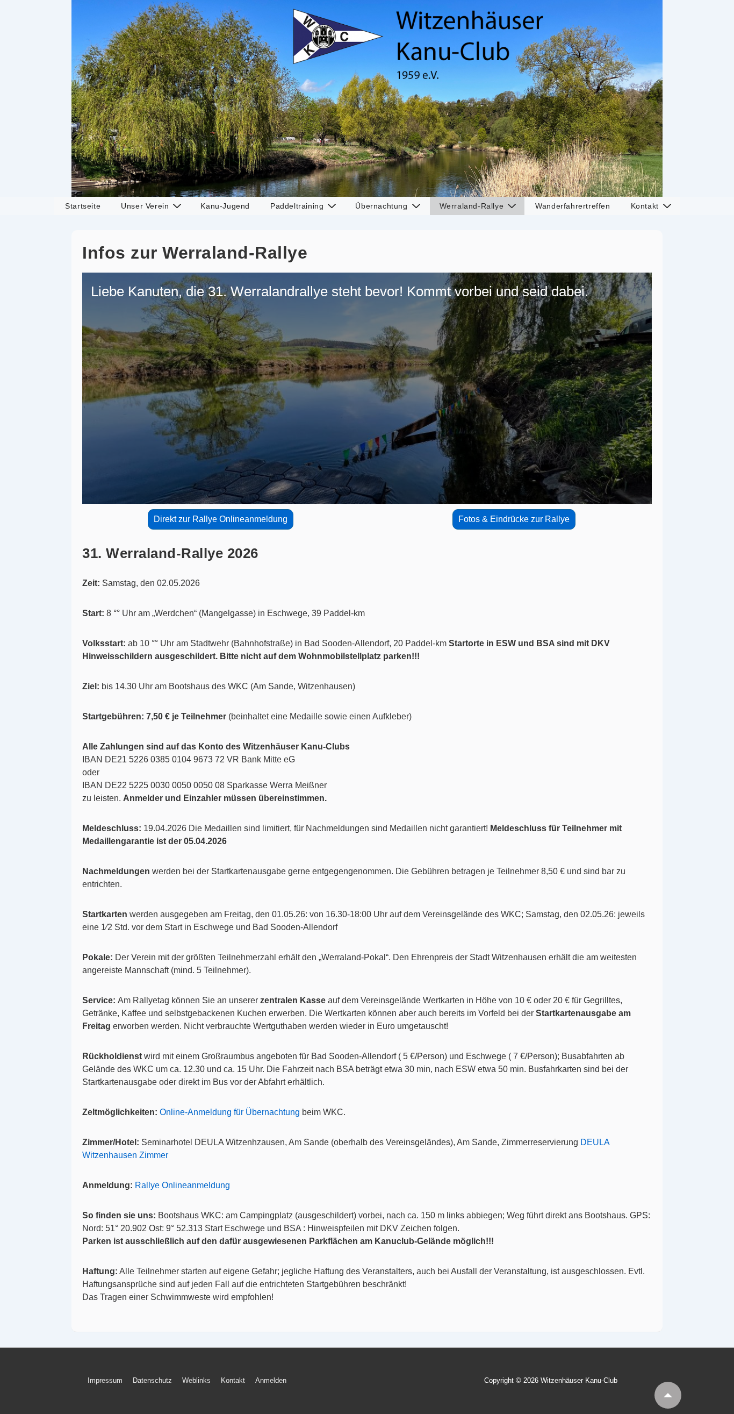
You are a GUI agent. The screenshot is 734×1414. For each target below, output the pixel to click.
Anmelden (270, 1380)
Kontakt (645, 206)
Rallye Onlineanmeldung (182, 1185)
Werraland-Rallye (472, 206)
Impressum (105, 1380)
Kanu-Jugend (225, 206)
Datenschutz (152, 1380)
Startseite (82, 206)
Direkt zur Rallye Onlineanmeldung (220, 519)
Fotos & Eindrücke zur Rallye (514, 519)
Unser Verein (145, 206)
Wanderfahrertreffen (572, 206)
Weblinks (196, 1380)
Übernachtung (381, 206)
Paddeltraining (296, 206)
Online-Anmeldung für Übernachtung (230, 1112)
